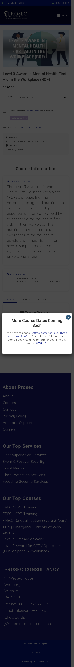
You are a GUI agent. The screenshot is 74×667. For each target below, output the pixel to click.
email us (41, 343)
